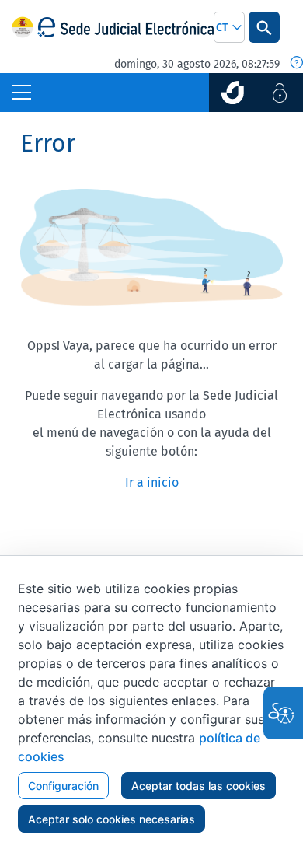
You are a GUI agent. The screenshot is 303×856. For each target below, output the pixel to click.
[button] (229, 27)
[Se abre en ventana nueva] (232, 92)
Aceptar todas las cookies (198, 785)
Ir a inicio (152, 482)
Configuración (63, 785)
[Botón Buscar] (264, 27)
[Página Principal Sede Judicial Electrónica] (125, 27)
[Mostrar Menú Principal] (21, 92)
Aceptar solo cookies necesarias (111, 819)
